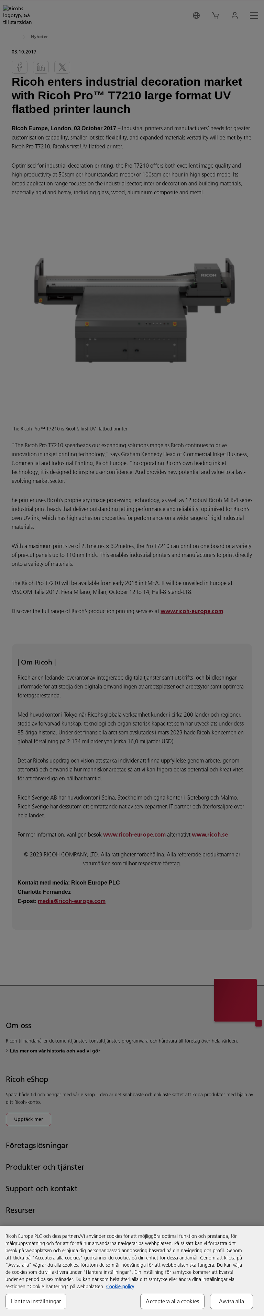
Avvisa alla (231, 1301)
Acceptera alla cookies (172, 1301)
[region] (132, 1271)
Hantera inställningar (36, 1301)
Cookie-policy (120, 1286)
